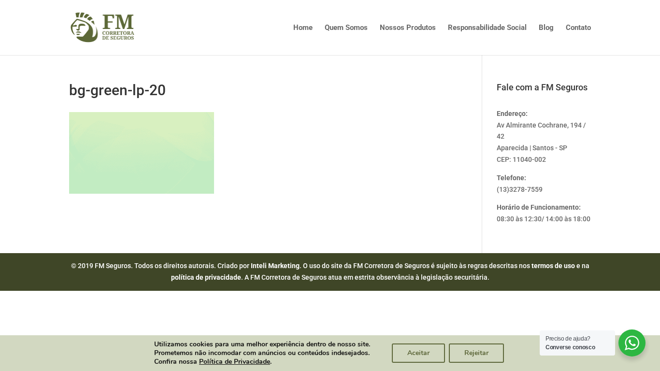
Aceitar (418, 352)
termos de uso (553, 266)
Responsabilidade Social (487, 28)
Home (303, 28)
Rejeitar (476, 352)
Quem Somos (346, 28)
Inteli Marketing (275, 266)
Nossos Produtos (408, 28)
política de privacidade (206, 277)
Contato (578, 28)
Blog (546, 28)
